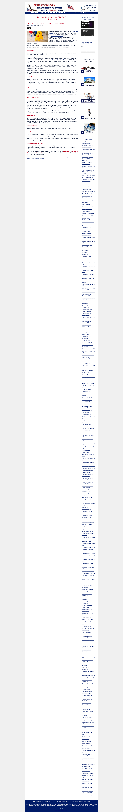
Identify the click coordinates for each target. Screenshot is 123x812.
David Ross (33, 25)
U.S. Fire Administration (41, 100)
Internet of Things (87, 524)
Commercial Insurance (88, 292)
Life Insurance (86, 541)
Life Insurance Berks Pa (88, 547)
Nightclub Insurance (87, 619)
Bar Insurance (86, 202)
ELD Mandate (86, 391)
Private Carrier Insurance (88, 643)
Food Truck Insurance (88, 428)
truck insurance (86, 741)
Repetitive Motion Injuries (88, 675)
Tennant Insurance (87, 732)
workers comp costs (88, 773)
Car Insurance (86, 256)
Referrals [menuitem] (82, 12)
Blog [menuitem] (65, 12)
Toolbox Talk (85, 739)
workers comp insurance (47, 156)
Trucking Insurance (87, 745)
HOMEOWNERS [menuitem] (42, 12)
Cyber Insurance (86, 368)
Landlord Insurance (87, 531)
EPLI (84, 403)
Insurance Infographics (88, 519)
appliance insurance (87, 199)
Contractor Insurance (88, 355)
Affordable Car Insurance (88, 191)
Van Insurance (86, 762)
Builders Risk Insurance (88, 213)
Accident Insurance (87, 189)
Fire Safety (85, 412)
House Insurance (87, 497)
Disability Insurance (87, 380)
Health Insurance (87, 433)
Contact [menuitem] (77, 12)
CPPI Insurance (86, 363)
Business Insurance (88, 215)
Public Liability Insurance (88, 657)
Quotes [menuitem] (91, 12)
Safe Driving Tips (87, 717)
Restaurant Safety (87, 706)
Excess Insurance (87, 410)
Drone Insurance (86, 389)
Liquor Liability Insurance (88, 573)
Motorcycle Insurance (87, 591)
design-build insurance (88, 374)
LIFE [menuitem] (54, 12)
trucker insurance (87, 743)
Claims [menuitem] (87, 12)
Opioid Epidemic (86, 621)
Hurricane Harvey (87, 515)
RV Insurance (86, 715)
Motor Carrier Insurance (88, 589)
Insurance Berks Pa (87, 517)
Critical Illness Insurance (88, 365)
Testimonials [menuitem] (71, 12)
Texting (84, 734)
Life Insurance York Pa (88, 571)
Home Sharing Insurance (88, 466)
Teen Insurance (86, 729)
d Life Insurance (86, 372)
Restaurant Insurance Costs (37, 158)
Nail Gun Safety (86, 617)
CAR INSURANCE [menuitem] (34, 12)
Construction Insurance (88, 348)
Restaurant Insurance (35, 156)
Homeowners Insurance (88, 468)
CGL (84, 282)
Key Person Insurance (88, 528)
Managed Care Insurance (88, 579)
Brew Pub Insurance (87, 206)
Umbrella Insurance (87, 748)
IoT (83, 526)
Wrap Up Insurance (87, 794)
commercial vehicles (87, 340)
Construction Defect (87, 342)
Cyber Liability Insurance (88, 370)
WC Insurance (86, 766)
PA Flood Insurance (87, 626)
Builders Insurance (87, 211)
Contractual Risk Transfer (88, 361)
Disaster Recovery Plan (88, 383)
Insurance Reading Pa (88, 522)
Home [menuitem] (27, 12)
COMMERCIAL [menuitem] (59, 12)
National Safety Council (57, 36)
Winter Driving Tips (87, 768)
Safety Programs (87, 720)
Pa (83, 624)
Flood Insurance (86, 414)
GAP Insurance (86, 430)
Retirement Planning (87, 709)
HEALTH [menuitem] (50, 12)
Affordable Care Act (87, 193)
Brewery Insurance (87, 209)
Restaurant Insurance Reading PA (61, 156)
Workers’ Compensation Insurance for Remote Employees (87, 158)
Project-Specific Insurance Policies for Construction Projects (88, 172)
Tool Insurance (86, 736)
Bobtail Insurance (87, 204)
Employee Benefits (87, 397)
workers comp (86, 771)
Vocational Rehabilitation (88, 764)
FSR (37, 91)
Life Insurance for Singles (88, 553)
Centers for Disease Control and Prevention (58, 60)
